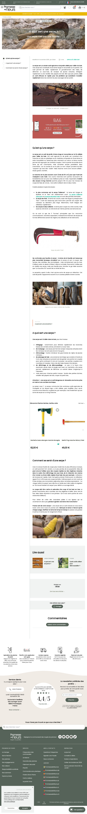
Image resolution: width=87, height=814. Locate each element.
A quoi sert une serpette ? (43, 324)
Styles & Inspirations (71, 759)
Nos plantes (6, 759)
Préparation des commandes (28, 753)
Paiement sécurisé (29, 764)
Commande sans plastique (32, 771)
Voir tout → (81, 403)
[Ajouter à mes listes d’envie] (57, 410)
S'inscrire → (72, 700)
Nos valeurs (6, 766)
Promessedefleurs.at (52, 781)
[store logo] (9, 8)
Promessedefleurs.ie (52, 767)
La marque (5, 752)
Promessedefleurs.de (52, 770)
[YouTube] (71, 737)
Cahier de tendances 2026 (73, 762)
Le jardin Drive (27, 781)
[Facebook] (64, 737)
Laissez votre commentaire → (57, 625)
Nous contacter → (15, 710)
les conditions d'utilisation (72, 707)
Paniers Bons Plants (29, 775)
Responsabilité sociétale (10, 769)
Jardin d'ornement (49, 558)
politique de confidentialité (75, 706)
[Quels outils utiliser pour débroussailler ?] (63, 563)
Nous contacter (49, 759)
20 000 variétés (4, 2)
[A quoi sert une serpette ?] (38, 563)
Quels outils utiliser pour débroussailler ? (76, 564)
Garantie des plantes (30, 761)
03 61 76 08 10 (16, 689)
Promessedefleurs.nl (52, 787)
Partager (59, 606)
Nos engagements (8, 762)
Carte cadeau (27, 778)
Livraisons (26, 758)
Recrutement (6, 773)
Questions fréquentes (51, 752)
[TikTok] (75, 737)
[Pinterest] (67, 737)
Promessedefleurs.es (52, 774)
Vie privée (44, 802)
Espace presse (7, 776)
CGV (38, 802)
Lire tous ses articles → (57, 591)
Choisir (38, 21)
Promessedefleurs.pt (52, 784)
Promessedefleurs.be (52, 791)
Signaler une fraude (50, 756)
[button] (64, 7)
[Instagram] (60, 737)
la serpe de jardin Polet (52, 196)
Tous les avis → (44, 704)
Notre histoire (6, 756)
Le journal (67, 752)
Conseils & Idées (69, 756)
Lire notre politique (9, 801)
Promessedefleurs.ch (52, 794)
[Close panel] (32, 787)
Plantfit (25, 768)
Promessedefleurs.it (51, 777)
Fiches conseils (7, 17)
